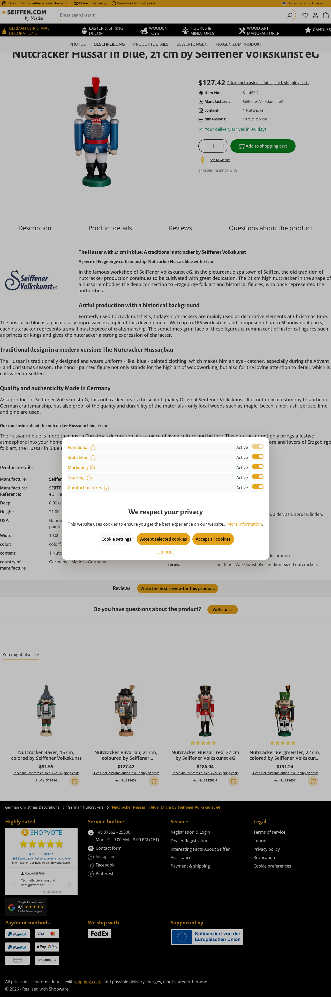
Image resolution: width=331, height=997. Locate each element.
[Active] (258, 446)
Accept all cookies (213, 539)
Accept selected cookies (163, 539)
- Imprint (165, 552)
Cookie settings (116, 539)
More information (244, 524)
